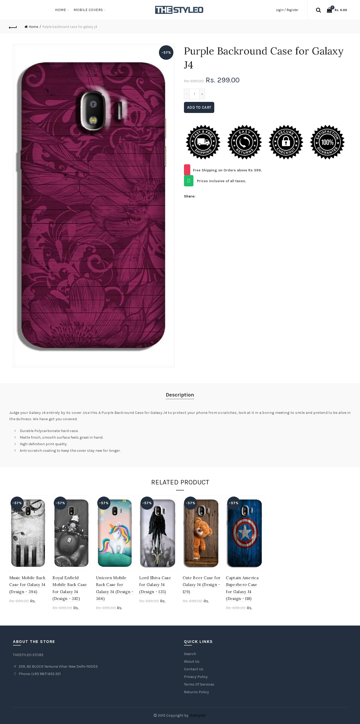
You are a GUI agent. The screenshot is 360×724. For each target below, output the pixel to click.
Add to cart (199, 107)
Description (180, 395)
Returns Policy (196, 692)
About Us (192, 661)
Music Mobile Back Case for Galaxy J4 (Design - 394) (27, 584)
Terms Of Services (199, 684)
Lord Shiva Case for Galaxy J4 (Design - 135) (155, 584)
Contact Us (193, 669)
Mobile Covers (88, 10)
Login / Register (287, 10)
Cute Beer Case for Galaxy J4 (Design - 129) (201, 584)
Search (190, 654)
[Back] (13, 27)
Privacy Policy (196, 677)
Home (60, 10)
